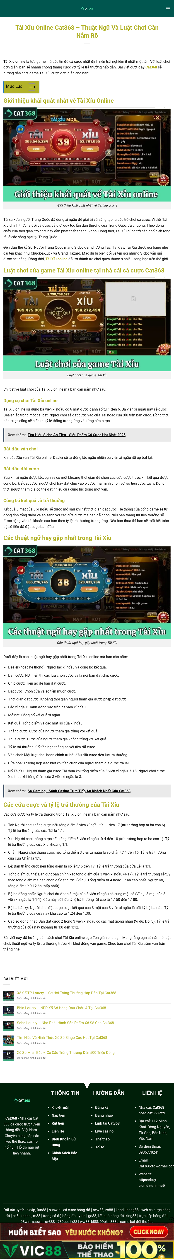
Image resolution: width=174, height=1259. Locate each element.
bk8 (16, 1216)
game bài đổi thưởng (137, 1222)
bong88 (132, 1210)
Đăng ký (102, 1107)
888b (114, 1222)
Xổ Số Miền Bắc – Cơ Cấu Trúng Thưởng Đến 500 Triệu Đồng (66, 1052)
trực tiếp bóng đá (153, 1216)
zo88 (109, 1210)
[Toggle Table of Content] (29, 87)
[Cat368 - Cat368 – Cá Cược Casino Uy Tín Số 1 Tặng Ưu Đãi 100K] (87, 8)
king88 (131, 1216)
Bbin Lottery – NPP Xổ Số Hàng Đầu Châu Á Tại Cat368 (61, 1008)
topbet (26, 1216)
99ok (104, 1222)
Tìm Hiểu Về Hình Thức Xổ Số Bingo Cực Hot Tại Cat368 (62, 1037)
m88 (36, 1216)
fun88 (41, 1210)
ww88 (84, 1222)
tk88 (73, 1222)
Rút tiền (58, 1123)
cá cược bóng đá (76, 1210)
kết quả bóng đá (111, 1216)
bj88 (94, 1222)
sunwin (54, 1210)
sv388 (50, 1222)
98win (25, 1222)
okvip (31, 1210)
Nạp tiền (58, 1115)
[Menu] (168, 8)
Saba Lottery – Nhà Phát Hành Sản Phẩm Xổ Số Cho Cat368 (66, 1023)
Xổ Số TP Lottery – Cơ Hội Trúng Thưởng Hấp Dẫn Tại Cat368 (66, 993)
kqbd (120, 1210)
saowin (38, 1222)
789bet (63, 1222)
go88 (92, 1216)
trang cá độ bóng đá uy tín (64, 1216)
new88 (98, 1210)
